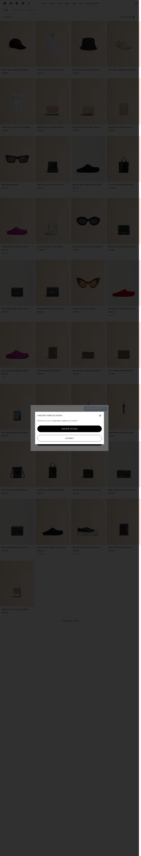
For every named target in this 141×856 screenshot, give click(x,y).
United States (70, 429)
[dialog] (69, 428)
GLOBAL (69, 438)
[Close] (100, 416)
